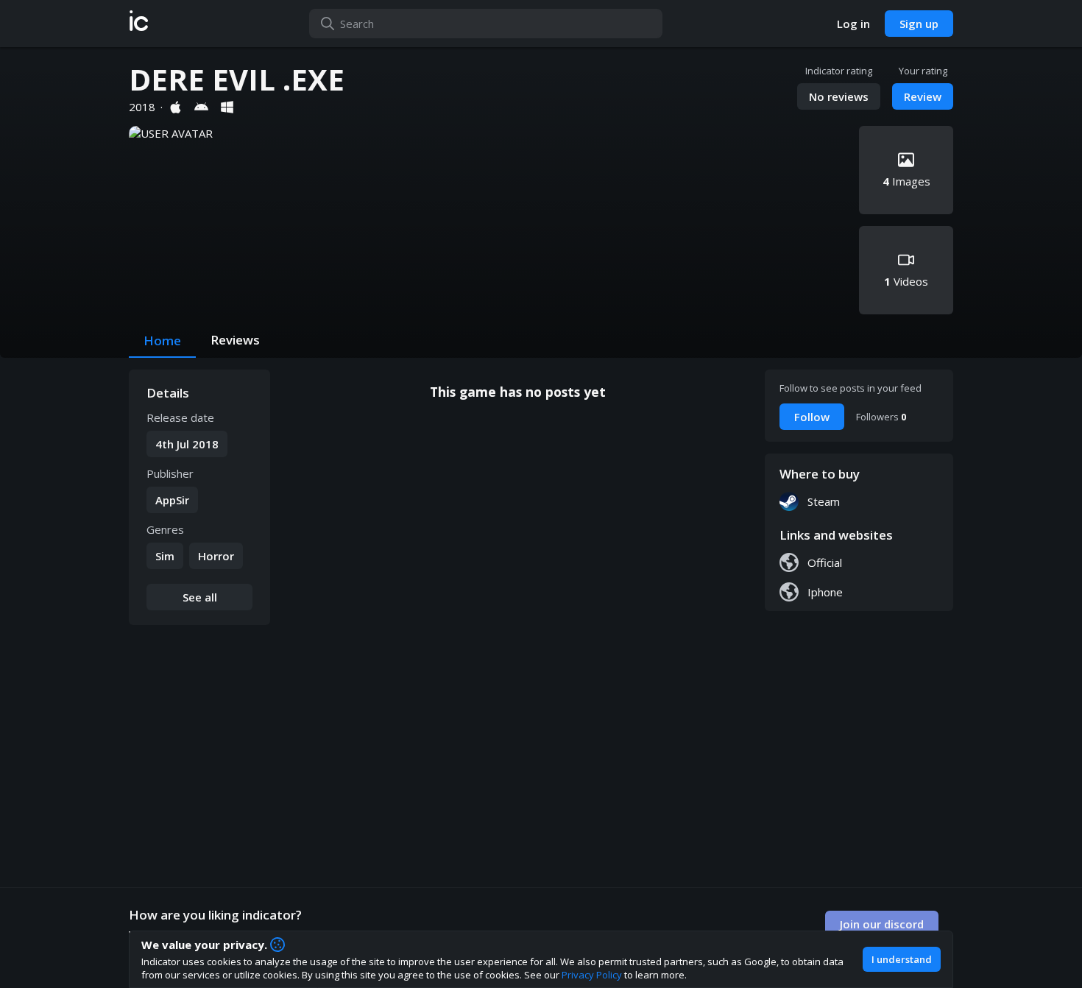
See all (200, 597)
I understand (901, 959)
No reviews (839, 96)
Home (162, 340)
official (824, 562)
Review (922, 96)
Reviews (235, 339)
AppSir (172, 500)
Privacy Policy (592, 974)
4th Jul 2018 (187, 444)
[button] (139, 23)
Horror (216, 555)
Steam (823, 501)
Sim (164, 555)
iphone (825, 592)
